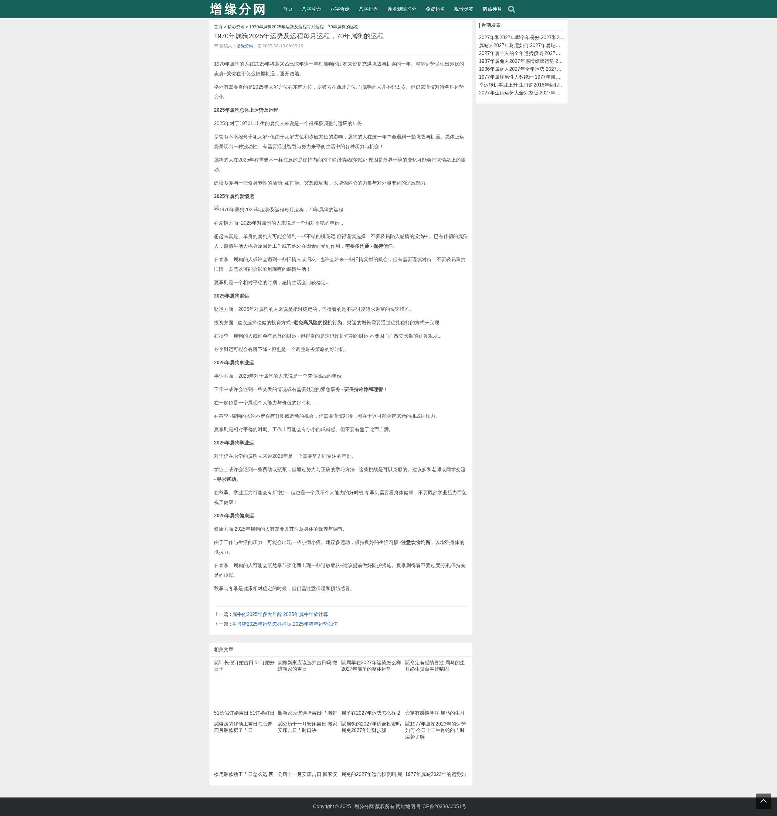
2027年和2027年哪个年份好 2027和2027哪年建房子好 (538, 37)
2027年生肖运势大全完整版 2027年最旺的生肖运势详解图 (541, 92)
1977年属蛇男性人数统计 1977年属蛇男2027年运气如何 (539, 77)
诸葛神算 (492, 9)
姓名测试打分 (401, 9)
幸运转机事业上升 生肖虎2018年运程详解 (524, 84)
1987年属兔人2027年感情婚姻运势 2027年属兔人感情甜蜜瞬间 (547, 61)
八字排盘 (368, 9)
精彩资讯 (235, 26)
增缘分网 (244, 45)
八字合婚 (340, 9)
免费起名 (435, 9)
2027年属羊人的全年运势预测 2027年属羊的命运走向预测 (541, 53)
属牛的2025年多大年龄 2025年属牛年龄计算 (280, 614)
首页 (288, 9)
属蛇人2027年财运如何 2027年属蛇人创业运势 (529, 45)
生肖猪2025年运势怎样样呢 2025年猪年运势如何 (285, 624)
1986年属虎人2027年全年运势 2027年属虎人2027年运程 (540, 69)
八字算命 (311, 9)
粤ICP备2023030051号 (441, 806)
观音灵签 (463, 9)
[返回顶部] (763, 801)
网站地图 (405, 806)
